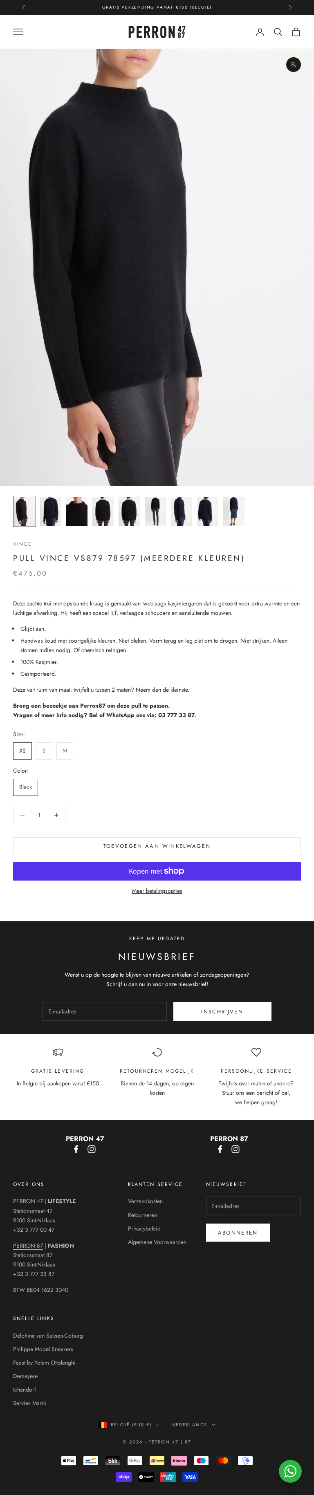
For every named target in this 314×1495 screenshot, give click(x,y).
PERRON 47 (28, 1201)
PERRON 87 (28, 1246)
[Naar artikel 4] (103, 511)
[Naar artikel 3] (76, 511)
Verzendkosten (145, 1201)
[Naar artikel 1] (24, 511)
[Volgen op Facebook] (76, 1149)
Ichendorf (24, 1389)
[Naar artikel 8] (207, 511)
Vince (22, 544)
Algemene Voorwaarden (157, 1242)
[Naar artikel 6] (155, 511)
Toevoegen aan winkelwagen (157, 846)
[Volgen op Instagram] (91, 1149)
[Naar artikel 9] (233, 511)
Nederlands (189, 1424)
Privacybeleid (144, 1228)
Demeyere (25, 1376)
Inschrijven (222, 1011)
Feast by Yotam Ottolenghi (44, 1362)
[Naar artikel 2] (50, 511)
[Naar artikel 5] (129, 511)
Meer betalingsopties (157, 891)
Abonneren (238, 1233)
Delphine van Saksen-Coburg (48, 1335)
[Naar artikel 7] (181, 511)
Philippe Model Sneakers (43, 1349)
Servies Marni (29, 1403)
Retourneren (142, 1215)
